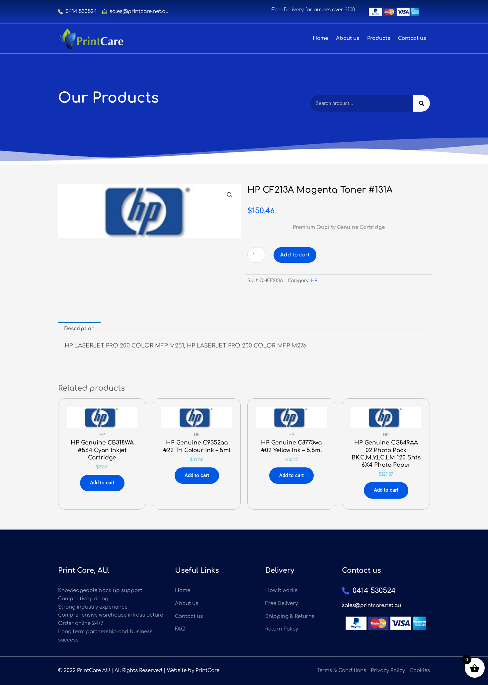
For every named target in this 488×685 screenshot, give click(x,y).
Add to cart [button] (102, 483)
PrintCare (207, 670)
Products (378, 38)
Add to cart (295, 255)
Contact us (412, 38)
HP (314, 280)
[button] (230, 195)
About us (347, 38)
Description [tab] (79, 329)
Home (320, 38)
